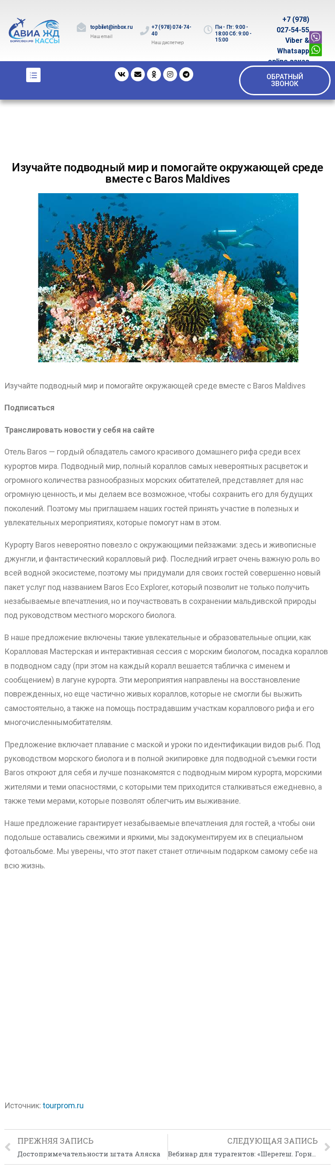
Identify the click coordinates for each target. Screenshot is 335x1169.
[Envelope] (138, 74)
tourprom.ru (63, 1105)
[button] (285, 80)
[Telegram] (186, 74)
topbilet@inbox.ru (111, 27)
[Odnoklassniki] (154, 74)
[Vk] (122, 74)
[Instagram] (170, 74)
